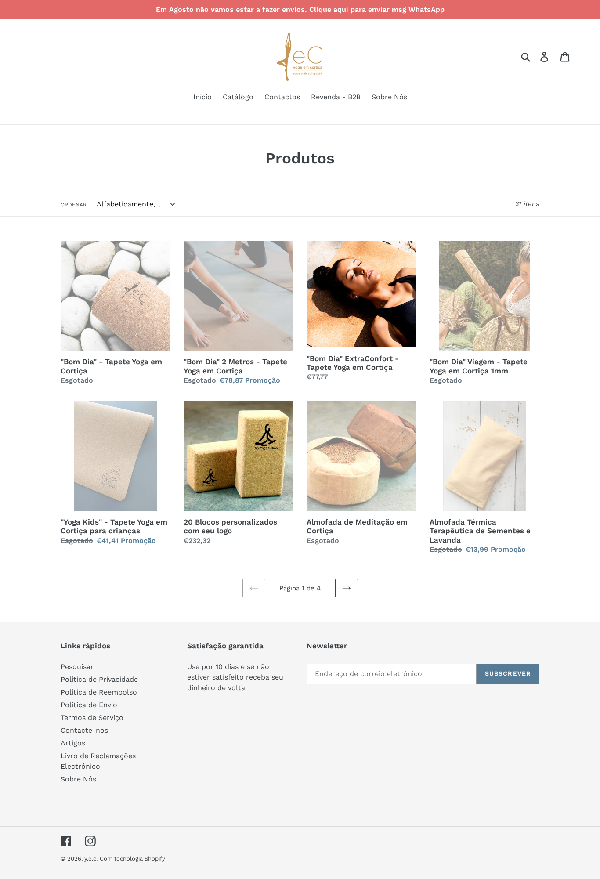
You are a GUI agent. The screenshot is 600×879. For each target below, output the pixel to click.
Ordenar (74, 205)
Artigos (73, 743)
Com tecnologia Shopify (132, 858)
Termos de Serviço (92, 717)
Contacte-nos (84, 730)
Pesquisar (77, 666)
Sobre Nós (78, 779)
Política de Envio (89, 705)
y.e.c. (91, 858)
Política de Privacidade (99, 679)
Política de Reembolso (99, 692)
